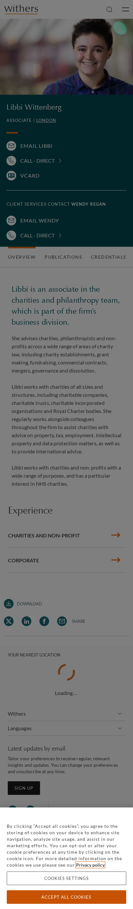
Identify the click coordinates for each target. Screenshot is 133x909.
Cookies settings (66, 878)
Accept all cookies (66, 897)
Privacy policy (90, 865)
